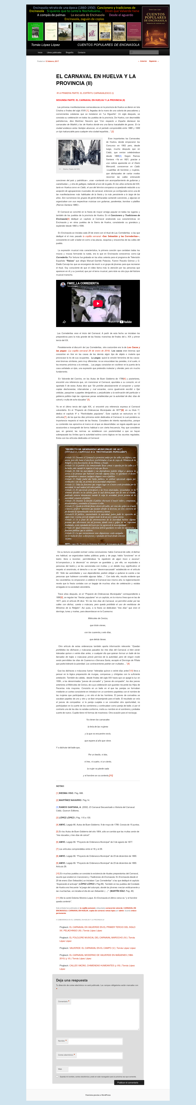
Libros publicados (54, 52)
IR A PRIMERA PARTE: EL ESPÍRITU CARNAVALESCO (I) (85, 92)
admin (121, 910)
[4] (124, 378)
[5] (88, 399)
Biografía (69, 52)
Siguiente (154, 61)
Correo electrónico (66, 1055)
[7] (65, 416)
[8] (62, 597)
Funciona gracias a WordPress (98, 1095)
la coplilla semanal (87, 908)
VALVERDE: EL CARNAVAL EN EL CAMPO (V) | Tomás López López (102, 947)
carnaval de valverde (114, 908)
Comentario (63, 1001)
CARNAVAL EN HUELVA (78, 910)
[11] (58, 897)
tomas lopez (110, 910)
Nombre (62, 1041)
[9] (128, 663)
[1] (87, 110)
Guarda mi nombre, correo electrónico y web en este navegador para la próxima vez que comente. (98, 1076)
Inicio (40, 52)
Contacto (81, 52)
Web (60, 1069)
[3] (68, 218)
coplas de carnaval (97, 910)
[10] (131, 670)
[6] (57, 841)
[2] (112, 131)
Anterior (142, 61)
